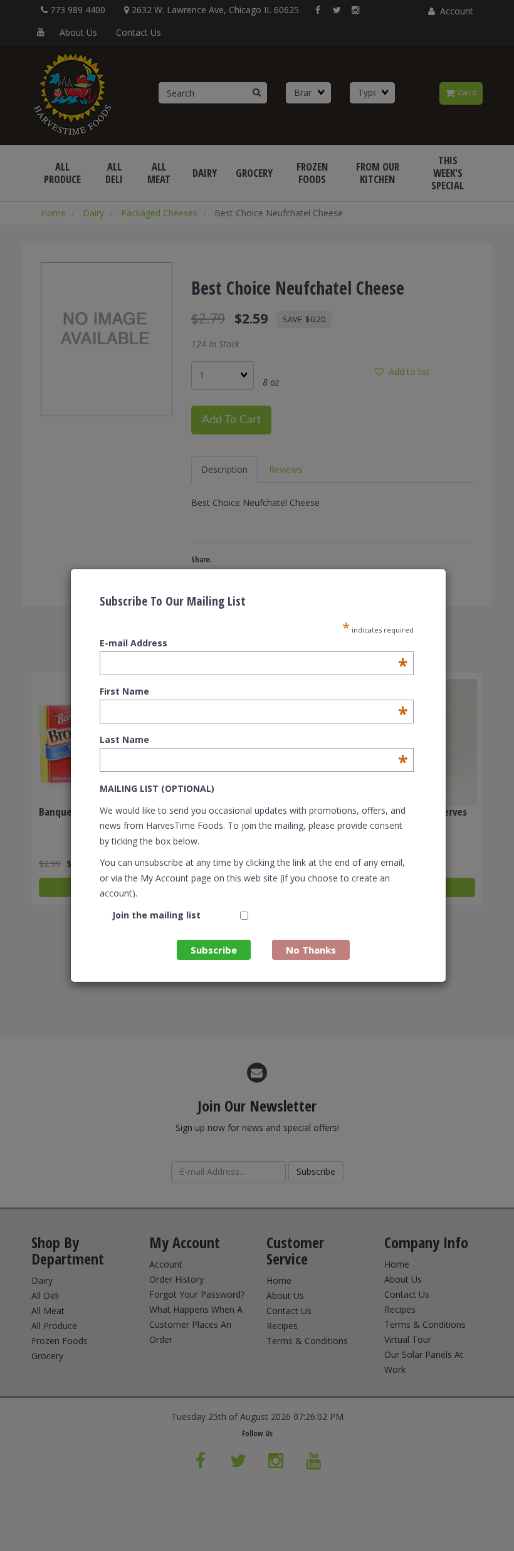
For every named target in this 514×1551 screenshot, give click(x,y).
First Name (253, 691)
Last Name (253, 739)
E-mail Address (253, 643)
